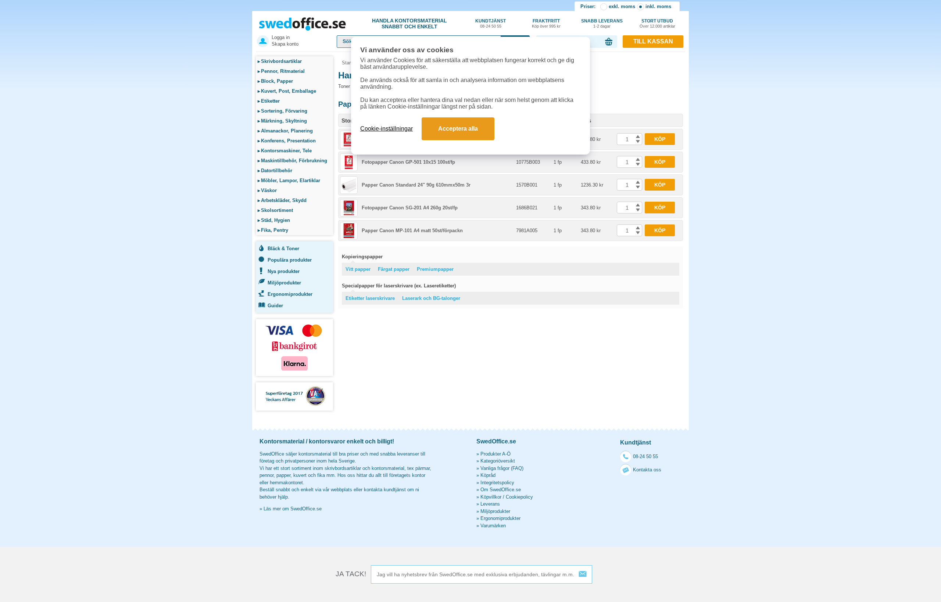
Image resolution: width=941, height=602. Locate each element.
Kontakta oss (647, 469)
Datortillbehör (275, 170)
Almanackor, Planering (285, 131)
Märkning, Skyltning (282, 121)
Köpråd (487, 475)
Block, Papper (275, 81)
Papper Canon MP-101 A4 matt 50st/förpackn (412, 230)
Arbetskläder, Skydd (282, 200)
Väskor (267, 190)
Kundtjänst (490, 23)
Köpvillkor (490, 497)
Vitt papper (358, 269)
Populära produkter (290, 260)
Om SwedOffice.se (500, 489)
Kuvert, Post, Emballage (287, 91)
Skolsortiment (275, 210)
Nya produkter (284, 271)
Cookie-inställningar (386, 128)
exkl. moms (622, 6)
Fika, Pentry (273, 230)
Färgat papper (393, 269)
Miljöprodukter (284, 283)
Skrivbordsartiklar (280, 61)
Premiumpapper (435, 269)
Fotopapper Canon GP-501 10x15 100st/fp (408, 162)
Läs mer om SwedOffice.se (293, 508)
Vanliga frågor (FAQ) (501, 468)
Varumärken (493, 525)
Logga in (281, 37)
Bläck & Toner (283, 248)
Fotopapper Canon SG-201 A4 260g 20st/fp (410, 207)
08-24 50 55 (645, 456)
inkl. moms (658, 6)
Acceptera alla (458, 128)
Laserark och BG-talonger (431, 298)
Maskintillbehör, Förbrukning (292, 160)
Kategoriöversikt (497, 461)
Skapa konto (285, 44)
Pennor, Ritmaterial (281, 71)
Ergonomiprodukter (290, 294)
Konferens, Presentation (287, 141)
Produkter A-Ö (495, 454)
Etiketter (269, 101)
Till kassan (653, 41)
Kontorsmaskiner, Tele (285, 150)
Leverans (490, 504)
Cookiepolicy (519, 497)
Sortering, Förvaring (282, 111)
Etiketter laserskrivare (370, 298)
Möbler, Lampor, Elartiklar (289, 180)
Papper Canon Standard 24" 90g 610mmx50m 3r (416, 185)
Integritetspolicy (497, 482)
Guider (275, 305)
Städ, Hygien (274, 220)
